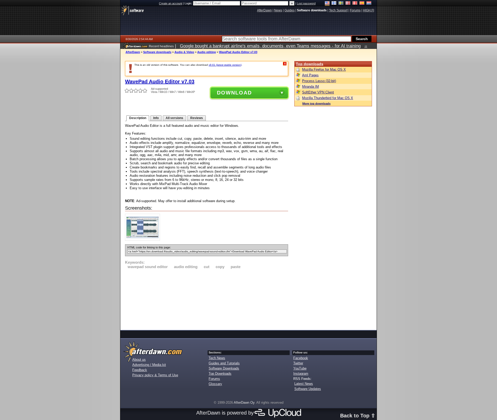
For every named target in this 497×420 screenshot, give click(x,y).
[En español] (362, 3)
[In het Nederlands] (369, 3)
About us (139, 360)
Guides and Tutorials (224, 363)
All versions (174, 118)
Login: (189, 3)
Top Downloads (220, 373)
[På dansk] (355, 3)
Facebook (300, 358)
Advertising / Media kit (149, 365)
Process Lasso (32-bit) (319, 81)
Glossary (215, 384)
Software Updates (307, 389)
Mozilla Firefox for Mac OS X (324, 69)
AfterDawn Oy (244, 402)
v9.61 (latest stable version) (225, 64)
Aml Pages (310, 75)
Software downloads (157, 52)
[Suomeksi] (334, 3)
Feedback (139, 370)
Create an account (170, 3)
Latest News (303, 384)
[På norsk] (348, 3)
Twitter (298, 363)
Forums (214, 379)
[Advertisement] (206, 299)
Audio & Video (184, 52)
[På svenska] (341, 3)
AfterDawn (133, 52)
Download (234, 92)
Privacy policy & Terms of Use (155, 375)
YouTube (299, 368)
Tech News (217, 358)
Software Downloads (224, 368)
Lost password (306, 3)
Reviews (196, 118)
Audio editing (206, 52)
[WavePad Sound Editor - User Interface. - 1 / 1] (144, 239)
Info (156, 118)
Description (137, 118)
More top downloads (316, 103)
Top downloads (309, 64)
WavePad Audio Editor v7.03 (238, 52)
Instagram (300, 373)
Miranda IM (310, 87)
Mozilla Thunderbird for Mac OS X (327, 98)
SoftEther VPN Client (318, 92)
